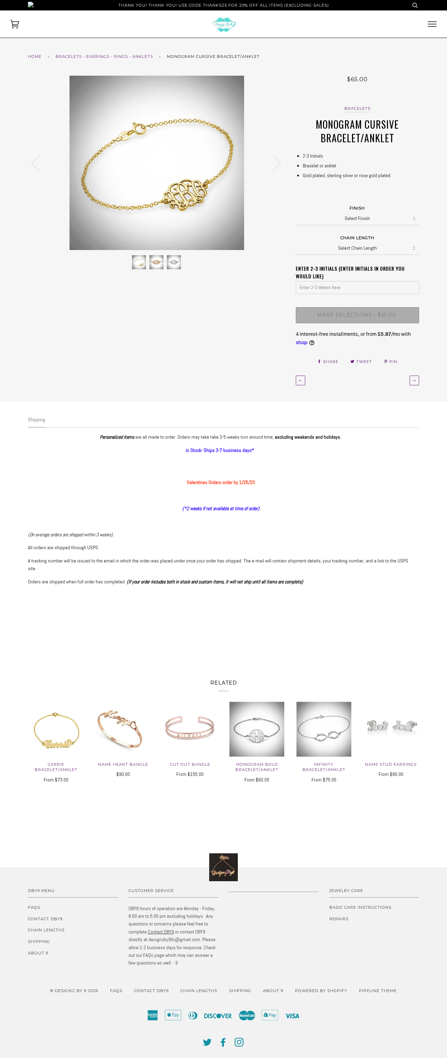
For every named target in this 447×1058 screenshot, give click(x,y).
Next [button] (272, 163)
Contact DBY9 (45, 918)
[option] (156, 163)
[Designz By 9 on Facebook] (223, 1044)
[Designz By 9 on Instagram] (239, 1044)
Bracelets (357, 108)
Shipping (39, 941)
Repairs (339, 918)
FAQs (34, 907)
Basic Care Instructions (360, 907)
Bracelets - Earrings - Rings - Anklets (104, 56)
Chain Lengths (46, 930)
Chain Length (357, 237)
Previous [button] (40, 163)
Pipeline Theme (378, 990)
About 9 (38, 953)
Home (35, 56)
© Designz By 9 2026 (74, 990)
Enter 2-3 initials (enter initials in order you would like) (350, 272)
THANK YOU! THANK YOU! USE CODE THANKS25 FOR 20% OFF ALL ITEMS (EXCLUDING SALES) (223, 5)
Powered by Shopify (321, 990)
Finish (357, 208)
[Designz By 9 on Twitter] (207, 1044)
